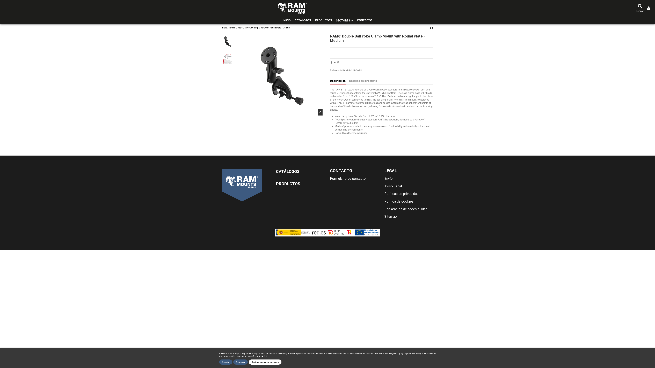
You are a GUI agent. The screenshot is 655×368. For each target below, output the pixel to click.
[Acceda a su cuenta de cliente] (648, 8)
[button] (344, 20)
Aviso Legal (393, 186)
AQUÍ (264, 356)
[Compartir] (331, 62)
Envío (388, 179)
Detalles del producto (363, 80)
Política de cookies (398, 201)
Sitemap (390, 216)
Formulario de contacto (348, 179)
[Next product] (432, 28)
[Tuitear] (335, 62)
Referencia (336, 70)
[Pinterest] (338, 62)
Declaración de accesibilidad (405, 209)
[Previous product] (431, 28)
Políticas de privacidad (401, 194)
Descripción (338, 80)
